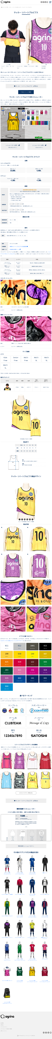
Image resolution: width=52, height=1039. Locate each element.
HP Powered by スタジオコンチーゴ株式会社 (27, 1035)
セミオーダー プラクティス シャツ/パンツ (32, 938)
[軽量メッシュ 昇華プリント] (13, 631)
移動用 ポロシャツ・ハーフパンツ (44, 938)
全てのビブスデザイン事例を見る (26, 792)
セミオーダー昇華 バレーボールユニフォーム (32, 960)
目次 (26, 92)
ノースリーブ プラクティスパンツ (7, 960)
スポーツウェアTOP (5, 7)
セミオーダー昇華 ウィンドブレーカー (45, 917)
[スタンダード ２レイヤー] (13, 303)
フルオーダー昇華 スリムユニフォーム (32, 873)
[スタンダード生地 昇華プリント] (39, 604)
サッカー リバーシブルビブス (27, 7)
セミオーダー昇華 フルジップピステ (20, 917)
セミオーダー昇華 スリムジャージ (32, 895)
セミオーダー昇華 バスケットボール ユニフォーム (19, 960)
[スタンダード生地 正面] (13, 551)
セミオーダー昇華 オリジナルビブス (20, 981)
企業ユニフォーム (3, 1030)
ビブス (10, 7)
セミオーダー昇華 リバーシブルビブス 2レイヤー (32, 981)
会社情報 (2, 1023)
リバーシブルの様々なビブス (16, 7)
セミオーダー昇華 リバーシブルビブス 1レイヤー (45, 981)
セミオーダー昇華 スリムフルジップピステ (32, 917)
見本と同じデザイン (12, 146)
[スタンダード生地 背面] (39, 551)
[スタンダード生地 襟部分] (13, 604)
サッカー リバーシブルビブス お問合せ (27, 86)
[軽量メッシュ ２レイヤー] (13, 340)
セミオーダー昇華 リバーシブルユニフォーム (19, 873)
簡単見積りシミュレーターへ (26, 846)
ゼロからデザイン (38, 146)
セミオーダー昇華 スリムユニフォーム (7, 873)
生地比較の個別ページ (14, 249)
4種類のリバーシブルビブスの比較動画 (18, 246)
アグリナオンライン (4, 1026)
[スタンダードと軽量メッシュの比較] (39, 631)
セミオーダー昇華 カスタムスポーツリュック (7, 1003)
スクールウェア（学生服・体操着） (6, 1028)
